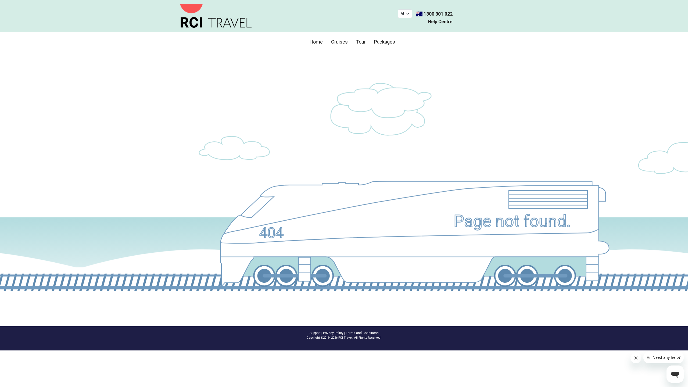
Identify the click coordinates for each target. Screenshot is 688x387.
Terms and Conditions (362, 333)
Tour (361, 42)
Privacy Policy (333, 333)
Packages (384, 42)
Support (315, 333)
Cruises (339, 42)
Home (316, 42)
